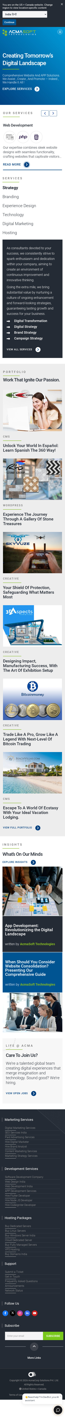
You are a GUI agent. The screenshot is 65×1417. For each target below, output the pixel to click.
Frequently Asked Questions (21, 1281)
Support (10, 1264)
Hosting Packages (18, 1218)
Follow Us (12, 1303)
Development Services (21, 1169)
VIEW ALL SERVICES (20, 349)
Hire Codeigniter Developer (20, 1205)
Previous (45, 113)
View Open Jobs (17, 1093)
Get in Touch (12, 1276)
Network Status (14, 1290)
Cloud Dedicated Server (18, 1240)
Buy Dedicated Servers (18, 1226)
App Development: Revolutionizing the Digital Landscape (29, 929)
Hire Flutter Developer (17, 1195)
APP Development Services (20, 1191)
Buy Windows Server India (20, 1235)
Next (53, 113)
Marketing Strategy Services (21, 1155)
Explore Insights (15, 862)
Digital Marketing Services (20, 1127)
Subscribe (12, 1326)
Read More (12, 164)
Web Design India (15, 1181)
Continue (9, 22)
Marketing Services (19, 1120)
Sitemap (52, 1395)
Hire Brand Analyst (16, 1146)
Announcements (14, 1285)
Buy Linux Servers (15, 1230)
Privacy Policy (35, 1395)
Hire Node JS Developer (18, 1200)
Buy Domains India (16, 1254)
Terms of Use (15, 1395)
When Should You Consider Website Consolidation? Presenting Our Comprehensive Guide (30, 968)
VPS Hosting (12, 1249)
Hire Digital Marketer (17, 1141)
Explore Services (17, 89)
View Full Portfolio (18, 827)
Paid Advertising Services (19, 1137)
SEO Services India (16, 1132)
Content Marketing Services (21, 1151)
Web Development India (19, 1186)
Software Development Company (24, 1177)
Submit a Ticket (14, 1271)
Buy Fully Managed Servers (21, 1244)
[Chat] (58, 1410)
